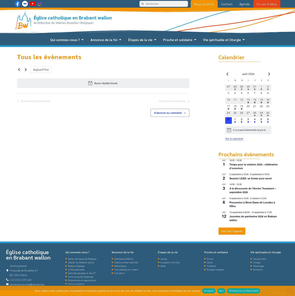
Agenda (244, 4)
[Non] (289, 290)
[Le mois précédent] (269, 74)
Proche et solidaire (177, 39)
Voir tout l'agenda (231, 231)
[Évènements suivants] (26, 69)
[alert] (103, 83)
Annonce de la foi (103, 39)
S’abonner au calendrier (168, 112)
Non (221, 290)
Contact (227, 4)
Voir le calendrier (234, 138)
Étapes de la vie (140, 39)
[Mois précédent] (227, 74)
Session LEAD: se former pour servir (250, 178)
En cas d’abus (267, 4)
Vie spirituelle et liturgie (222, 39)
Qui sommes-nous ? (65, 39)
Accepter (209, 290)
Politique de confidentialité (243, 290)
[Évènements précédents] (19, 69)
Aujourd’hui (41, 69)
